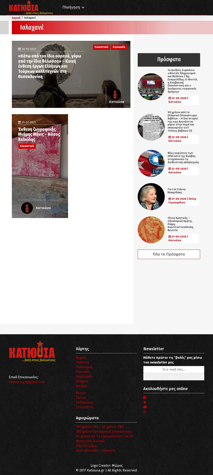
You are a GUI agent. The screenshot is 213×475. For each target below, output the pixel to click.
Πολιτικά (82, 362)
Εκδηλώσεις (85, 402)
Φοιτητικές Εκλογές (90, 441)
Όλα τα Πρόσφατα (169, 254)
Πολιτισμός (84, 367)
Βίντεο (81, 393)
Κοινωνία (82, 372)
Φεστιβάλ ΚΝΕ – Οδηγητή (95, 451)
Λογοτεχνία (84, 376)
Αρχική (81, 358)
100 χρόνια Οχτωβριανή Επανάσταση (104, 431)
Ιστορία (81, 386)
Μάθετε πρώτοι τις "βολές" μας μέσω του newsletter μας (172, 360)
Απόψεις (82, 381)
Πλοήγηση (71, 7)
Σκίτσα (81, 398)
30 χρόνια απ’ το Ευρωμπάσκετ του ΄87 (105, 436)
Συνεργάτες (85, 407)
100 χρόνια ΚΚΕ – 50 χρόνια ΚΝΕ (100, 427)
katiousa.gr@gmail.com (27, 382)
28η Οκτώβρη (86, 446)
